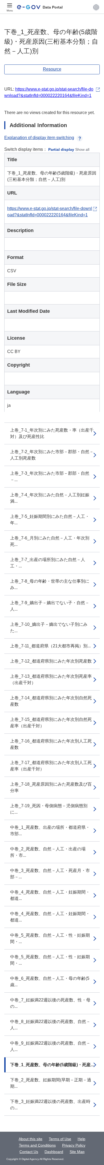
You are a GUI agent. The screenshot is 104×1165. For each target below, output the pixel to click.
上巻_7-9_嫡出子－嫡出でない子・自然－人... (49, 605)
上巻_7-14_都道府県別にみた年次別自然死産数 (51, 701)
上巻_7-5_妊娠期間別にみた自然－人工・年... (49, 519)
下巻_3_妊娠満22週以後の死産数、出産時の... (50, 1104)
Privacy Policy (73, 1145)
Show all (82, 149)
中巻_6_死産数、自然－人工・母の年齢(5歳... (49, 981)
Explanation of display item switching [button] (39, 137)
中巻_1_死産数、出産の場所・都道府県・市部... (50, 830)
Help (81, 1139)
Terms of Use (60, 1139)
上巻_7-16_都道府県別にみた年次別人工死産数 (51, 744)
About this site (30, 1139)
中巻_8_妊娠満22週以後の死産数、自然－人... (50, 1024)
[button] (96, 7)
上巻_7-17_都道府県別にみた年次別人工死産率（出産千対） (51, 765)
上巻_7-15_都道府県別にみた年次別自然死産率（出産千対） (51, 722)
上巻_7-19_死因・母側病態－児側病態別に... (48, 808)
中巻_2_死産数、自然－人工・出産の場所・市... (48, 852)
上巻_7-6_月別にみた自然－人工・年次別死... (49, 541)
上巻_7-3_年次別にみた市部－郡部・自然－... (49, 476)
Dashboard (54, 1152)
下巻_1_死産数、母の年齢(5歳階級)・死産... (52, 1064)
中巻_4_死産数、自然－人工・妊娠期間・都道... (50, 895)
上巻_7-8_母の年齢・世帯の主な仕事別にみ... (49, 584)
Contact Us (28, 1152)
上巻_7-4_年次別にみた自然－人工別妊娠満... (49, 498)
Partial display (61, 149)
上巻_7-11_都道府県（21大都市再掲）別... (50, 646)
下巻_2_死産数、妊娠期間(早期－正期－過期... (50, 1083)
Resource (52, 69)
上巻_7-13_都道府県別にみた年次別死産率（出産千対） (51, 679)
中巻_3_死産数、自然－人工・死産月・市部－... (50, 873)
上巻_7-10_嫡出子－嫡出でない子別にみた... (48, 627)
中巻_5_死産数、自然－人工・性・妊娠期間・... (50, 938)
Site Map (77, 1152)
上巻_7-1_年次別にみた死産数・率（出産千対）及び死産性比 (52, 433)
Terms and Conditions (37, 1145)
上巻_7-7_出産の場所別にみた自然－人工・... (47, 562)
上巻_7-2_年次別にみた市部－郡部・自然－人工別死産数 (52, 454)
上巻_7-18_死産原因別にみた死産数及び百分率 (51, 787)
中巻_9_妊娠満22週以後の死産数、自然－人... (50, 1046)
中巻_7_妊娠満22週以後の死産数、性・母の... (50, 1003)
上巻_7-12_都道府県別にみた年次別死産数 (51, 661)
